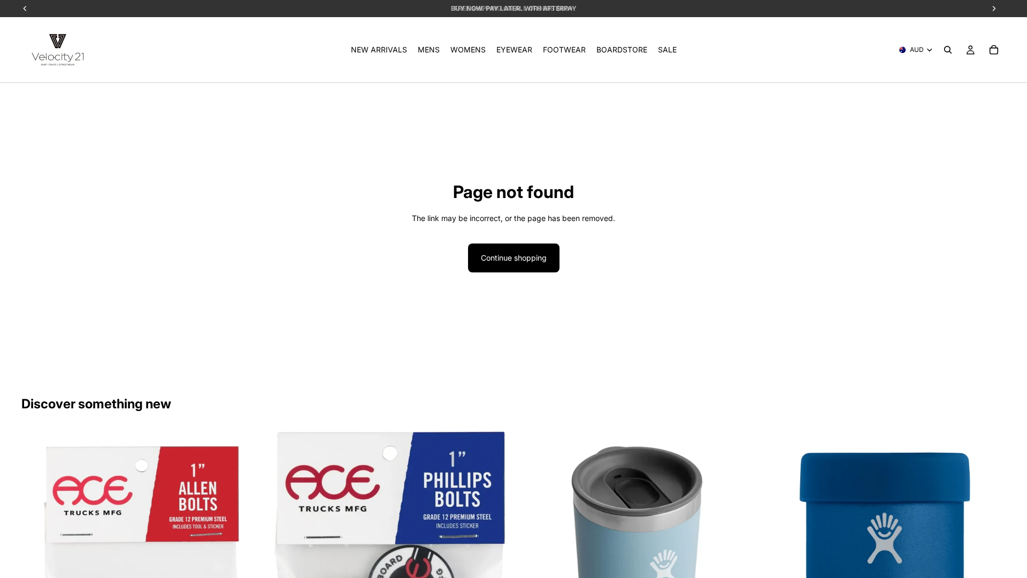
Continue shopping (514, 257)
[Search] (948, 50)
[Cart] (994, 50)
